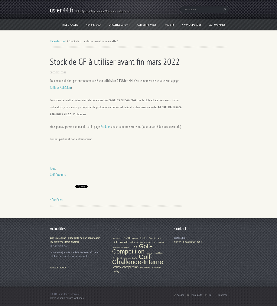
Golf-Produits (58, 175)
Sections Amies (217, 24)
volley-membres (137, 242)
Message (156, 267)
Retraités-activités (128, 258)
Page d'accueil (70, 24)
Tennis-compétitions (154, 253)
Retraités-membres (121, 248)
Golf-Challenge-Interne (137, 259)
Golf (134, 247)
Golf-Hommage (131, 238)
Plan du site (196, 295)
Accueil (180, 295)
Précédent (57, 199)
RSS (210, 295)
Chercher (224, 9)
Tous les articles (58, 267)
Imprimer (222, 295)
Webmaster (145, 267)
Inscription (117, 238)
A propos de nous (191, 24)
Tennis (116, 258)
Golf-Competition (132, 249)
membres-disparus (155, 242)
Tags (52, 168)
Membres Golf (93, 24)
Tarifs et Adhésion (60, 87)
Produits (169, 24)
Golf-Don (143, 238)
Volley (116, 271)
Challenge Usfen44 (119, 24)
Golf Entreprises (146, 24)
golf (159, 238)
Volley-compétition (125, 267)
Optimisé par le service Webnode (67, 298)
